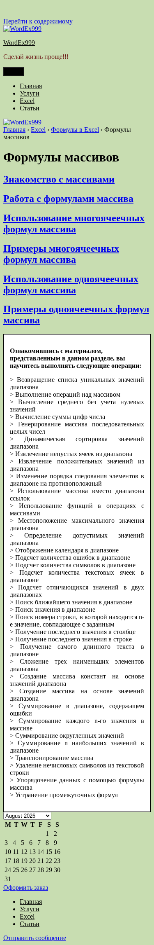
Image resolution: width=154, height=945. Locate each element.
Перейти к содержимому (38, 21)
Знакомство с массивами (59, 179)
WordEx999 (19, 42)
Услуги (29, 93)
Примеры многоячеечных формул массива (61, 254)
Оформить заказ (25, 887)
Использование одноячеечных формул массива (70, 284)
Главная (31, 85)
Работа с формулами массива (68, 198)
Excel (27, 100)
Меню (14, 71)
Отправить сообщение (34, 937)
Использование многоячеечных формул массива (74, 223)
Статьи (29, 108)
